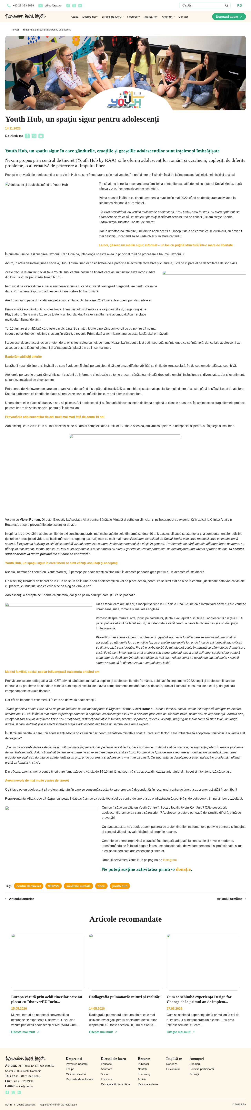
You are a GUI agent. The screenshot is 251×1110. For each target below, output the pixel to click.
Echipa (70, 1068)
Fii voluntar (173, 1068)
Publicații (143, 1063)
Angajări (195, 1063)
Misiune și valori (76, 1074)
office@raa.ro (53, 5)
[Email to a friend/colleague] (41, 137)
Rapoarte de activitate (79, 1079)
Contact (183, 16)
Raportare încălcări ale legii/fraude (58, 1104)
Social (104, 1074)
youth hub (119, 886)
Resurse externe (148, 1084)
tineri (101, 886)
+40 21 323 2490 (19, 1081)
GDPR (8, 1104)
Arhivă (142, 1079)
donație (183, 869)
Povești (15, 29)
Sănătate (106, 1068)
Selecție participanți (202, 1068)
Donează (171, 1063)
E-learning (144, 1074)
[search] (226, 5)
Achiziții (194, 1074)
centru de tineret (28, 886)
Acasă (74, 16)
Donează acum (227, 16)
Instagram (170, 860)
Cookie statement (26, 1104)
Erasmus (106, 1079)
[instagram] (74, 6)
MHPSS (53, 886)
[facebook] (68, 6)
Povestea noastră (77, 1063)
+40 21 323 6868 (23, 5)
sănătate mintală (78, 886)
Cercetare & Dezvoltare (115, 1084)
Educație (106, 1063)
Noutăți (142, 1068)
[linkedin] (80, 6)
